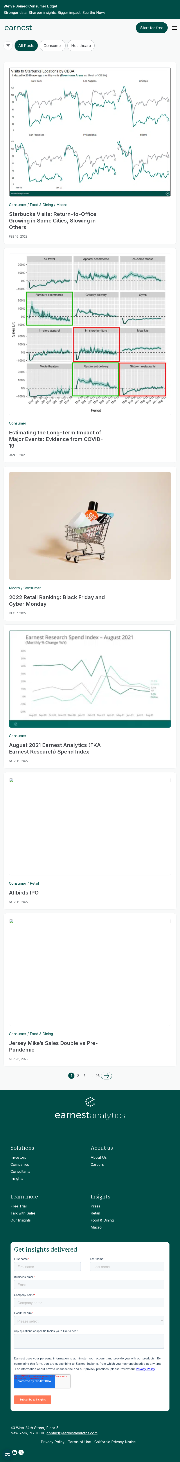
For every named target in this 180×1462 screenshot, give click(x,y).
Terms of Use (79, 1442)
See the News (94, 12)
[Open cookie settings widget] (7, 1454)
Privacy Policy (53, 1442)
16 (98, 1075)
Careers (97, 1164)
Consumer (52, 45)
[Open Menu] (174, 28)
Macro (96, 1227)
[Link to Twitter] (21, 1452)
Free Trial (19, 1206)
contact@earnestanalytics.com (72, 1433)
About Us (99, 1157)
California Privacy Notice (115, 1442)
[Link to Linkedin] (14, 1452)
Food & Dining (102, 1220)
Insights (17, 1178)
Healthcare (81, 45)
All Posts (26, 45)
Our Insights (21, 1220)
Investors (18, 1157)
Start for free (151, 27)
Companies (20, 1164)
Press (95, 1206)
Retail (95, 1213)
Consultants (20, 1171)
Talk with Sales (23, 1213)
